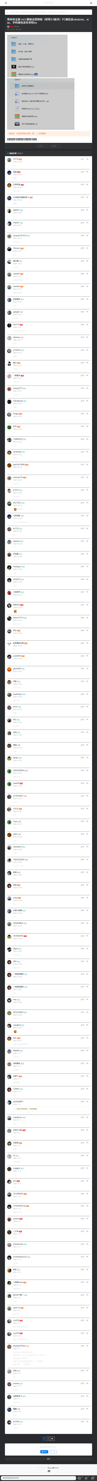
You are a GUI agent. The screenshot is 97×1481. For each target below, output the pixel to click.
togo (15, 821)
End (14, 1181)
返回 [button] (48, 1459)
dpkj (15, 732)
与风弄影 (16, 516)
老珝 (15, 872)
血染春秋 (16, 299)
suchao (16, 1383)
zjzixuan (16, 337)
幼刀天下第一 (18, 1295)
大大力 (15, 809)
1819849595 (18, 936)
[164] (79, 1478)
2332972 (16, 579)
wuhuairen (17, 847)
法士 (15, 1038)
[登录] (91, 3)
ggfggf (16, 312)
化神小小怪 (17, 1130)
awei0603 (17, 656)
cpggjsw (16, 1168)
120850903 (17, 439)
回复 (36, 134)
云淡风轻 (16, 185)
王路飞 (15, 1076)
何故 (15, 885)
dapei (15, 949)
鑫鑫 (15, 1409)
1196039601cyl (19, 1206)
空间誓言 (16, 1063)
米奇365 (16, 605)
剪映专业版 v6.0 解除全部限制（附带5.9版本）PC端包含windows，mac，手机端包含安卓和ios (47, 12)
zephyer (16, 26)
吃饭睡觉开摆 (18, 643)
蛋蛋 (15, 745)
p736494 (16, 350)
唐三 (15, 363)
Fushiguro (17, 567)
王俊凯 (15, 1143)
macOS (29, 139)
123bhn (16, 1089)
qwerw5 (16, 541)
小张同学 (16, 592)
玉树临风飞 (17, 1396)
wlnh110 (16, 1308)
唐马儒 (15, 261)
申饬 (15, 681)
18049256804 (18, 770)
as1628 (16, 1422)
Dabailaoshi (18, 401)
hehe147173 (18, 618)
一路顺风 (16, 375)
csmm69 (16, 274)
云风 (15, 1371)
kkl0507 (16, 210)
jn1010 (16, 490)
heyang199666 (19, 1346)
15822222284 (18, 860)
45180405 (17, 452)
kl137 (15, 707)
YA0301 (16, 223)
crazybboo (17, 1117)
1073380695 (18, 1194)
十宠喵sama (18, 1282)
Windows (12, 139)
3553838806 (18, 923)
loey (15, 999)
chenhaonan (18, 1244)
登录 (45, 1452)
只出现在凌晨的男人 (21, 197)
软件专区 (15, 12)
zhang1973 (17, 388)
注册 (53, 1452)
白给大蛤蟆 (17, 910)
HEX (15, 961)
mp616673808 (19, 465)
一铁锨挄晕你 (18, 974)
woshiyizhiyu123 (20, 1257)
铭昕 (15, 1270)
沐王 (15, 630)
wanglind (17, 1025)
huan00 (16, 783)
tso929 (16, 1320)
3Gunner (16, 248)
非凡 (15, 426)
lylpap (15, 758)
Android (20, 139)
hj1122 (16, 528)
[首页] (7, 12)
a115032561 (18, 796)
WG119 (16, 325)
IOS (35, 139)
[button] (22, 153)
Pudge (15, 414)
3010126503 (18, 1012)
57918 (15, 159)
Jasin (15, 834)
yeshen (16, 1219)
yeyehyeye (17, 694)
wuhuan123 (18, 477)
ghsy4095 (17, 669)
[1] (92, 1478)
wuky (15, 898)
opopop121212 (19, 236)
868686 (16, 1051)
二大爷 (15, 1231)
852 (14, 720)
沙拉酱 (15, 554)
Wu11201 (17, 503)
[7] (86, 1478)
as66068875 (18, 1102)
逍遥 (15, 172)
